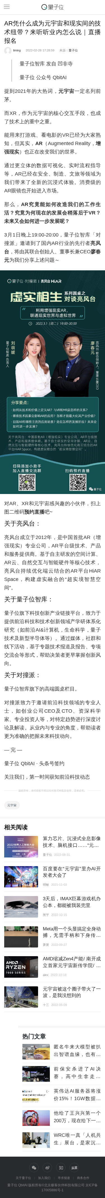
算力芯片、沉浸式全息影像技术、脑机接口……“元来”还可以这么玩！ (72, 845)
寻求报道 (64, 1178)
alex (45, 975)
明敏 (46, 884)
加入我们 (44, 1178)
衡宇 (46, 914)
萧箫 (46, 944)
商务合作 (83, 1178)
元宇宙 (12, 805)
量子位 (73, 50)
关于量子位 (23, 1178)
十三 (46, 1004)
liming (17, 50)
